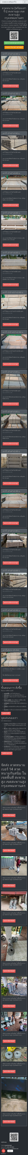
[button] (14, 35)
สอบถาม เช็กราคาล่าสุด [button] (11, 86)
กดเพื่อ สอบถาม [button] (6, 753)
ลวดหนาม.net (15, 1148)
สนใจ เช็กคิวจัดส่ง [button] (9, 815)
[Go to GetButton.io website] (3, 1153)
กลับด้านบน (4, 1142)
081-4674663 (10, 1147)
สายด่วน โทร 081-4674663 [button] (14, 47)
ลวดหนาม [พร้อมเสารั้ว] (9, 2)
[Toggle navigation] (25, 2)
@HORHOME (8, 1145)
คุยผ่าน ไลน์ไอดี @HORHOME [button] (14, 43)
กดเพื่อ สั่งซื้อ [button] (6, 713)
